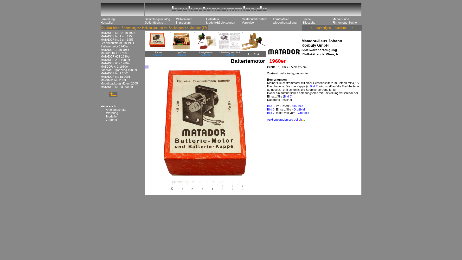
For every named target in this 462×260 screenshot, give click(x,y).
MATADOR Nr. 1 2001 (115, 73)
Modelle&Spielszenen (220, 22)
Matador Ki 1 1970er (114, 53)
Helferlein (212, 19)
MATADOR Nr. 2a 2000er (117, 87)
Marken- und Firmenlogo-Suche (345, 21)
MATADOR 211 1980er (115, 60)
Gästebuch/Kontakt (254, 19)
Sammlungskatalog (157, 19)
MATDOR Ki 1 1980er (115, 66)
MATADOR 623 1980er (115, 56)
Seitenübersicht (155, 22)
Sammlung (108, 19)
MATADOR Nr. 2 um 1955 (117, 39)
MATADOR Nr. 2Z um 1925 (118, 33)
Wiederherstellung (285, 22)
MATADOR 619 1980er (115, 63)
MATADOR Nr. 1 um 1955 (117, 36)
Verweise (248, 22)
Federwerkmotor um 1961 (117, 43)
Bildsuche (308, 22)
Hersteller (107, 22)
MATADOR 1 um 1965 (115, 50)
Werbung (112, 113)
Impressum (183, 22)
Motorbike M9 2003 (113, 80)
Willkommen (184, 19)
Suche (306, 19)
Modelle (111, 116)
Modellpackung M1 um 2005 (119, 83)
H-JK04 (253, 54)
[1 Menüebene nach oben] (109, 96)
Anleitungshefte (116, 109)
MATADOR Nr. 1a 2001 (115, 76)
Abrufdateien (281, 19)
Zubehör (111, 120)
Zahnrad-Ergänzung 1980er (119, 70)
